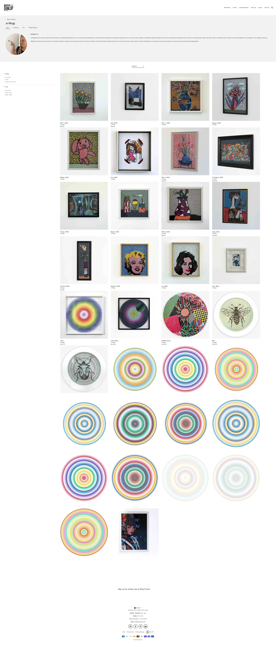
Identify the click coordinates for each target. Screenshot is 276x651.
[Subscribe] (151, 593)
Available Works (244, 7)
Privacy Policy (130, 631)
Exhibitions (227, 7)
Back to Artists (11, 19)
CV (24, 27)
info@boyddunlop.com (139, 621)
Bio (8, 27)
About (260, 7)
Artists (235, 7)
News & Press (33, 27)
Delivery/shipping (139, 631)
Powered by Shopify (138, 639)
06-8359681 (135, 618)
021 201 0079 (143, 618)
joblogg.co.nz (34, 34)
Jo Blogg (62, 124)
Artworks (15, 27)
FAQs (123, 631)
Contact (267, 7)
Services (253, 7)
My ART (151, 631)
